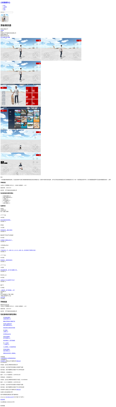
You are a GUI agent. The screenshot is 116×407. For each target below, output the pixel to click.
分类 (4, 9)
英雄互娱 (13, 358)
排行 (4, 8)
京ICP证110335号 (10, 397)
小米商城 (9, 358)
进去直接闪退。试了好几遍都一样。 (9, 270)
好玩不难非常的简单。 (6, 220)
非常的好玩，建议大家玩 (6, 230)
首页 (4, 5)
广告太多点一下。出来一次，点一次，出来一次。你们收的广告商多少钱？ (18, 250)
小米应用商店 (4, 358)
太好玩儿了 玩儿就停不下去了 (8, 280)
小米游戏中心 (5, 2)
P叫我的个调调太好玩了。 (7, 240)
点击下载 (3, 297)
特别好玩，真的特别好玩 (6, 260)
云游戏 (5, 6)
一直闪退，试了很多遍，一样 (8, 290)
